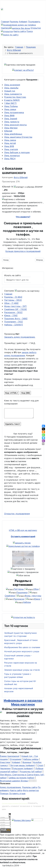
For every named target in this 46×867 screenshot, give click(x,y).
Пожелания (13, 321)
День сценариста (13, 94)
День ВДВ (9, 146)
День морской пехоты (15, 124)
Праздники (22, 592)
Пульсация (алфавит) (22, 768)
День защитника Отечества (18, 137)
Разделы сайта (29, 787)
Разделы (14, 21)
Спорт (40, 765)
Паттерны (13, 300)
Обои (11, 303)
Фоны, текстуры (33, 595)
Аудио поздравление (11, 787)
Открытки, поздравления (17, 513)
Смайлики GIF (15, 309)
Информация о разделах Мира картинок (23, 702)
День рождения (12, 84)
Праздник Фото (15, 318)
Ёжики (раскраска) (9, 756)
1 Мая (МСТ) (10, 103)
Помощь (4, 793)
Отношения (15, 759)
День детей (10, 143)
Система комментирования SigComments (14, 803)
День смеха (10, 140)
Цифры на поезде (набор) (21, 777)
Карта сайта (20, 31)
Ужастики (5, 762)
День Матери (11, 128)
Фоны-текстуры (15, 306)
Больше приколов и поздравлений (23, 251)
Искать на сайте (12, 275)
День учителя (11, 149)
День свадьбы (11, 88)
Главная (5, 21)
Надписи (5, 28)
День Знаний (10, 118)
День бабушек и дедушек (17, 152)
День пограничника (14, 112)
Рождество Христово (15, 97)
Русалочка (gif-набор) (31, 771)
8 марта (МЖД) (12, 100)
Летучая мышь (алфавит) (22, 765)
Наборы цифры (30, 759)
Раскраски (13, 312)
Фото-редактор (31, 790)
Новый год (9, 91)
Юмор (11, 315)
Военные (26, 762)
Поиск (36, 280)
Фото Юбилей (21, 177)
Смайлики (10, 595)
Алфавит (23, 21)
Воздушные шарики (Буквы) (14, 780)
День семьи (10, 109)
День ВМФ (9, 115)
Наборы (13, 324)
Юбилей (8, 131)
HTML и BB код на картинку (23, 530)
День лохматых (12, 155)
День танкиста (11, 121)
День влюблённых (13, 134)
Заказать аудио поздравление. (19, 337)
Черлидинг (5, 768)
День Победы (11, 106)
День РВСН (9, 158)
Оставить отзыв (17, 793)
